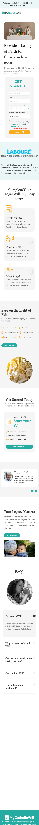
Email (11, 97)
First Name (13, 90)
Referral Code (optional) (17, 112)
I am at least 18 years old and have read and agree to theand (20, 123)
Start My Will (19, 132)
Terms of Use (19, 124)
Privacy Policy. (16, 126)
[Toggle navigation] (35, 13)
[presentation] (32, 491)
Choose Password (15, 105)
